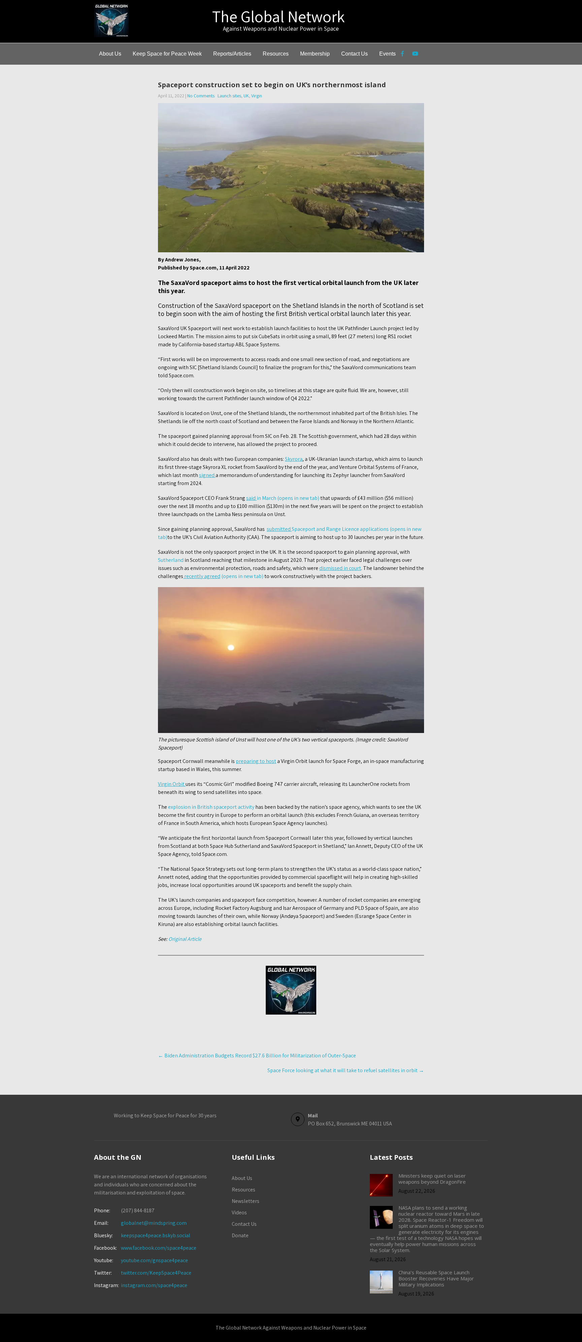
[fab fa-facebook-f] (402, 55)
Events (387, 54)
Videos (239, 1212)
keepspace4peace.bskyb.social (155, 1235)
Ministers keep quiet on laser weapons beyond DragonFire (432, 1179)
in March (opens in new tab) (282, 498)
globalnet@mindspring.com (140, 1222)
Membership (315, 54)
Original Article (184, 938)
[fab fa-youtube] (415, 55)
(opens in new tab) (223, 576)
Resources (276, 54)
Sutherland (171, 560)
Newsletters (245, 1201)
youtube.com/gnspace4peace (154, 1260)
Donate (240, 1235)
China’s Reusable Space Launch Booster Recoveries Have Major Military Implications (436, 1278)
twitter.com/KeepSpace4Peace (156, 1272)
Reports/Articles (232, 54)
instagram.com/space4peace (154, 1285)
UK (246, 96)
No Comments (201, 96)
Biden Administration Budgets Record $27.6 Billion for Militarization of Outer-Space (257, 1055)
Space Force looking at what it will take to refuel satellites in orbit (345, 1070)
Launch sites (229, 96)
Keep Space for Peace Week (167, 54)
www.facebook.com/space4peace (158, 1247)
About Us (110, 54)
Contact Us (354, 54)
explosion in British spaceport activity (211, 806)
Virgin (256, 96)
